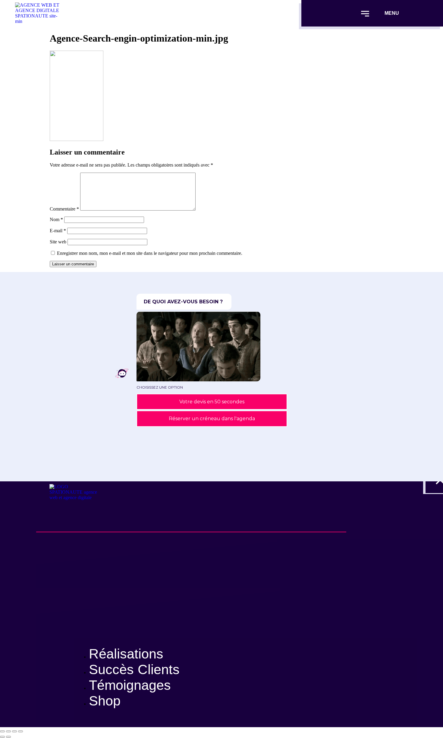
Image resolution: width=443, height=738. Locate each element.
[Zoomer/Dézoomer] (2, 731)
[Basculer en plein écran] (8, 731)
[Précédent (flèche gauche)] (2, 737)
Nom (56, 219)
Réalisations (126, 653)
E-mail (58, 230)
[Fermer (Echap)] (20, 731)
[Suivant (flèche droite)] (8, 737)
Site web (58, 241)
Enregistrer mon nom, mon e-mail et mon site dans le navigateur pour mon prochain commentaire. (149, 253)
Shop (105, 700)
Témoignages (130, 685)
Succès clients (134, 669)
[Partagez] (14, 731)
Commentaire (64, 208)
